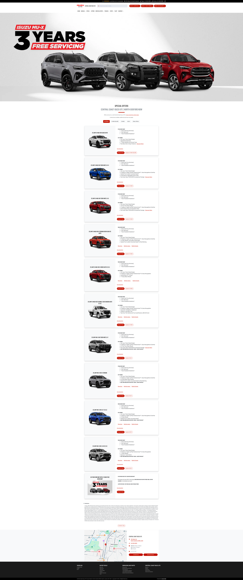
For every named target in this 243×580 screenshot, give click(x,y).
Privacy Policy (147, 570)
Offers (92, 11)
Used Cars (101, 569)
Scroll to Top (121, 525)
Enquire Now (121, 152)
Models (83, 11)
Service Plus (124, 567)
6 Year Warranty (125, 569)
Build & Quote (135, 246)
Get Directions (150, 554)
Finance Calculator (103, 572)
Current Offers (102, 570)
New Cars (101, 567)
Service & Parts (99, 11)
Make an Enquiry (159, 6)
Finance (106, 11)
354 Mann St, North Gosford (132, 1)
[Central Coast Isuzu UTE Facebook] (165, 1)
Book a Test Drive (146, 6)
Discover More (140, 143)
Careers (146, 568)
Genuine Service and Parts (127, 568)
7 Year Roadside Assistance (127, 570)
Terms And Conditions (149, 571)
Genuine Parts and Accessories (127, 572)
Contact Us (136, 554)
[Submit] (98, 6)
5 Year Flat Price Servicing (126, 571)
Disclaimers (86, 503)
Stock (87, 11)
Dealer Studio (164, 578)
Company (120, 11)
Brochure (120, 246)
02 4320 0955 (147, 1)
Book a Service (134, 6)
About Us (146, 567)
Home (78, 11)
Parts (111, 11)
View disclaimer (120, 148)
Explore (131, 152)
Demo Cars (102, 568)
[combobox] (112, 6)
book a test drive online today (132, 115)
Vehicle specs (127, 246)
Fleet (116, 11)
